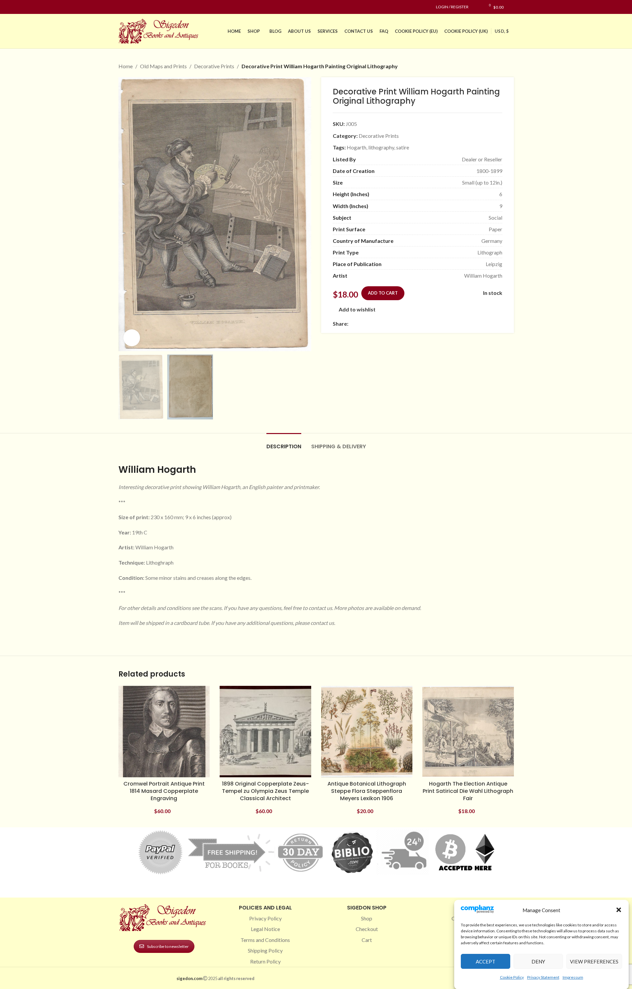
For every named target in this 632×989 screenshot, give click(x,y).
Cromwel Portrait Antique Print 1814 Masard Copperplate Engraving (164, 791)
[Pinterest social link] (138, 7)
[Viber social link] (424, 323)
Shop (366, 918)
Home (125, 66)
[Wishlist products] (477, 7)
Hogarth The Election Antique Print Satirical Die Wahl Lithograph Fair (468, 791)
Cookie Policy (512, 976)
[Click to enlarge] (131, 337)
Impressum (573, 976)
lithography (381, 147)
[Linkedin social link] (146, 7)
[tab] (283, 443)
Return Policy (265, 961)
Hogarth (356, 147)
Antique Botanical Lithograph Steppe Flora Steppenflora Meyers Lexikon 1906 (366, 791)
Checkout (367, 929)
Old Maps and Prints (163, 66)
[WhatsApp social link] (400, 323)
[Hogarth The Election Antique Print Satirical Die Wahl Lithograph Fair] (468, 731)
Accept (485, 961)
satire (402, 147)
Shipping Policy (265, 950)
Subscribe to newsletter (168, 946)
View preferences (594, 961)
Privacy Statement (543, 976)
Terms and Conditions (265, 940)
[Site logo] (159, 30)
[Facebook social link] (122, 7)
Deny (538, 961)
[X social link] (360, 323)
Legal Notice (265, 929)
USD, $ (502, 31)
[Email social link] (368, 323)
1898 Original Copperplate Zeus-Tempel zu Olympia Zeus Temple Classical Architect (265, 791)
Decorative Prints (214, 66)
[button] (618, 910)
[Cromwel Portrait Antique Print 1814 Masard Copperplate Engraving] (164, 731)
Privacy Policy (265, 918)
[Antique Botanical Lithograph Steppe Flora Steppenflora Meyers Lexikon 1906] (367, 731)
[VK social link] (408, 323)
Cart (367, 940)
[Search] (512, 7)
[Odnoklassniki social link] (392, 323)
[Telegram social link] (416, 323)
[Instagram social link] (130, 7)
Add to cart (383, 293)
